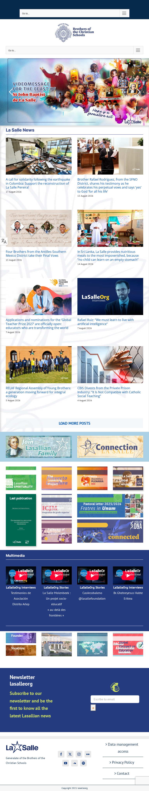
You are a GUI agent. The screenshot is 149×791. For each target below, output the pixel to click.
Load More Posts (74, 423)
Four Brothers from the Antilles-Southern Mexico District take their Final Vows (36, 254)
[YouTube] (65, 763)
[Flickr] (88, 754)
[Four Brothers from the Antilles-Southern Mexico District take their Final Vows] (39, 228)
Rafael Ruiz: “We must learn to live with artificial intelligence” (105, 322)
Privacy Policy (123, 762)
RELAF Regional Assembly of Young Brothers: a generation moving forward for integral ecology (38, 392)
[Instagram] (79, 754)
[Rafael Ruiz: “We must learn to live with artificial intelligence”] (110, 296)
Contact (123, 773)
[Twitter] (70, 754)
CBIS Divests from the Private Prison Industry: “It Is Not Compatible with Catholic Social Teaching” (109, 392)
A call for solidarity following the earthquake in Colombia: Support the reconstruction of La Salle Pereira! (38, 183)
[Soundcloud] (74, 763)
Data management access (123, 748)
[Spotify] (83, 763)
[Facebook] (61, 754)
